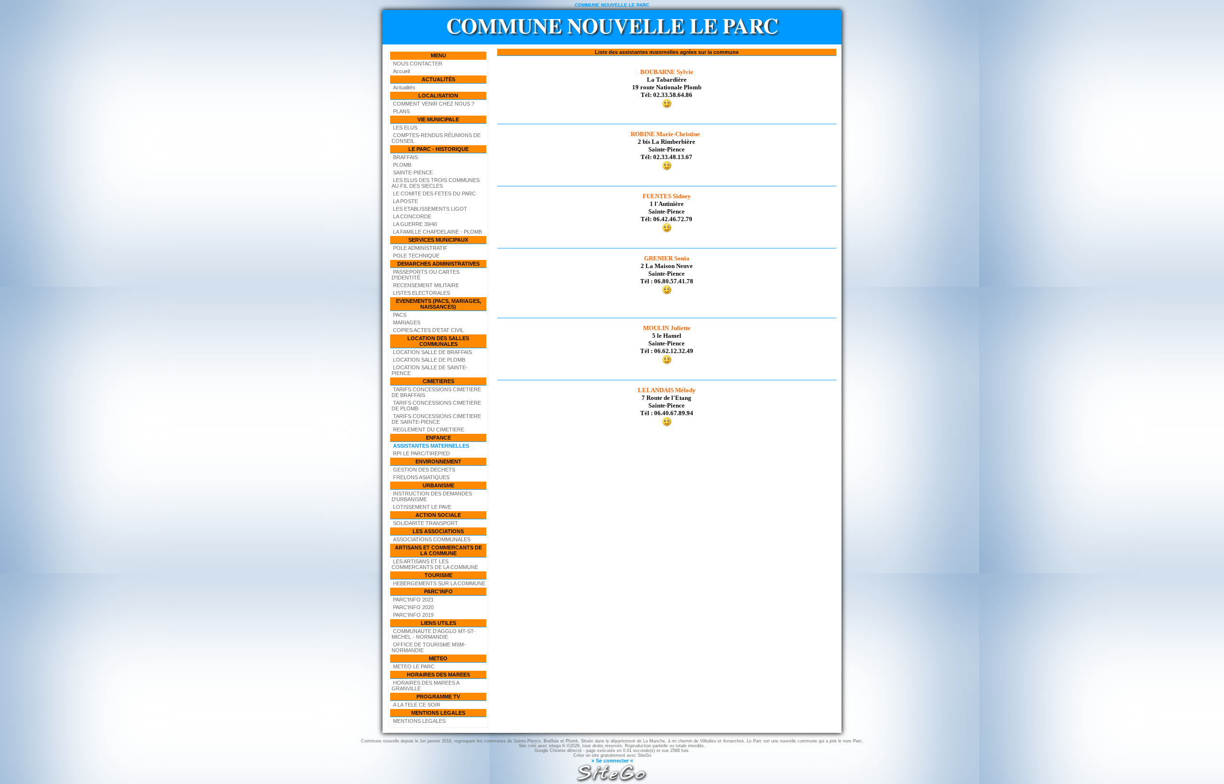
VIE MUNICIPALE (438, 119)
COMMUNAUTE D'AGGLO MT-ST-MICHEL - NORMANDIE (433, 634)
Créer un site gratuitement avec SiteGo (612, 755)
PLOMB (402, 165)
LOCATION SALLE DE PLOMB (429, 360)
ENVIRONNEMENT (438, 461)
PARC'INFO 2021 (413, 599)
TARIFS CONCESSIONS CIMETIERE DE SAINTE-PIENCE (436, 419)
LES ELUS (405, 127)
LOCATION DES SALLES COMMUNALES (438, 341)
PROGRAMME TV (438, 696)
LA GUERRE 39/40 (415, 224)
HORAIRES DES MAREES (438, 674)
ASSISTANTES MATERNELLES (431, 446)
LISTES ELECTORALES (421, 293)
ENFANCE (438, 437)
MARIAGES (406, 322)
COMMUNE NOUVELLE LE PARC (612, 25)
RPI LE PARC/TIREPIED (421, 453)
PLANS (401, 111)
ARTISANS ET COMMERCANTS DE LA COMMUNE (438, 550)
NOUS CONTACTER (417, 63)
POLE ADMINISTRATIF (420, 248)
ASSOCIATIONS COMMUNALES (431, 539)
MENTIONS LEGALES (438, 713)
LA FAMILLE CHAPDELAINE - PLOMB (437, 232)
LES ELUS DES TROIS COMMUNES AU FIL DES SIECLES (436, 183)
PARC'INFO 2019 (413, 615)
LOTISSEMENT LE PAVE (422, 507)
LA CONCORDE (412, 216)
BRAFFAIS (405, 157)
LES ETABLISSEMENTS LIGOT (430, 209)
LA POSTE (405, 201)
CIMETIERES (438, 381)
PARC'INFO (438, 591)
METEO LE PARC (414, 666)
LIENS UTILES (438, 623)
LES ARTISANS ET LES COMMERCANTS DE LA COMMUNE (435, 564)
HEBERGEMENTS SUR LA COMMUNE (439, 583)
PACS (399, 315)
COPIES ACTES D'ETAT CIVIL (428, 330)
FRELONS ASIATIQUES (421, 477)
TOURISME (438, 575)
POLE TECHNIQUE (416, 255)
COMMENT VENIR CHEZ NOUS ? (433, 104)
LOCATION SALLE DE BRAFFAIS (432, 352)
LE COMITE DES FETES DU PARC (434, 193)
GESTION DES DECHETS (424, 470)
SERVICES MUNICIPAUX (438, 240)
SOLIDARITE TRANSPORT (425, 523)
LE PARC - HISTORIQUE (438, 149)
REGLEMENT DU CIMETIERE (428, 429)
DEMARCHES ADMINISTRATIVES (438, 264)
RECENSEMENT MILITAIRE (426, 285)
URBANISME (438, 485)
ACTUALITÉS (438, 79)
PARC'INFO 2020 (413, 607)
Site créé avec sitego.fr (542, 745)
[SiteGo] (612, 781)
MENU (438, 55)
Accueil (401, 71)
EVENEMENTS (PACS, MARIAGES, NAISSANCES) (438, 304)
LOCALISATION (438, 95)
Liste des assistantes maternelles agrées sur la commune (667, 52)
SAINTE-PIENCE (413, 172)
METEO (438, 658)
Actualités (404, 87)
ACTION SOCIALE (438, 515)
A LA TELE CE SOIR (416, 705)
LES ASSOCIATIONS (438, 531)
